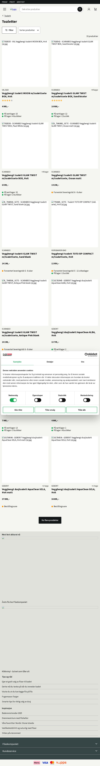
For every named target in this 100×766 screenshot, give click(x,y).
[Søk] (79, 9)
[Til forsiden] (13, 9)
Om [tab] (82, 362)
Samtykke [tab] (17, 362)
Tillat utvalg (50, 410)
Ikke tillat (18, 410)
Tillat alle (82, 410)
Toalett (7, 15)
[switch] (37, 400)
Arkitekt (21, 2)
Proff (12, 2)
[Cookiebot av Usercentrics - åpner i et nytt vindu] (86, 355)
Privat (5, 2)
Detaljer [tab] (50, 362)
